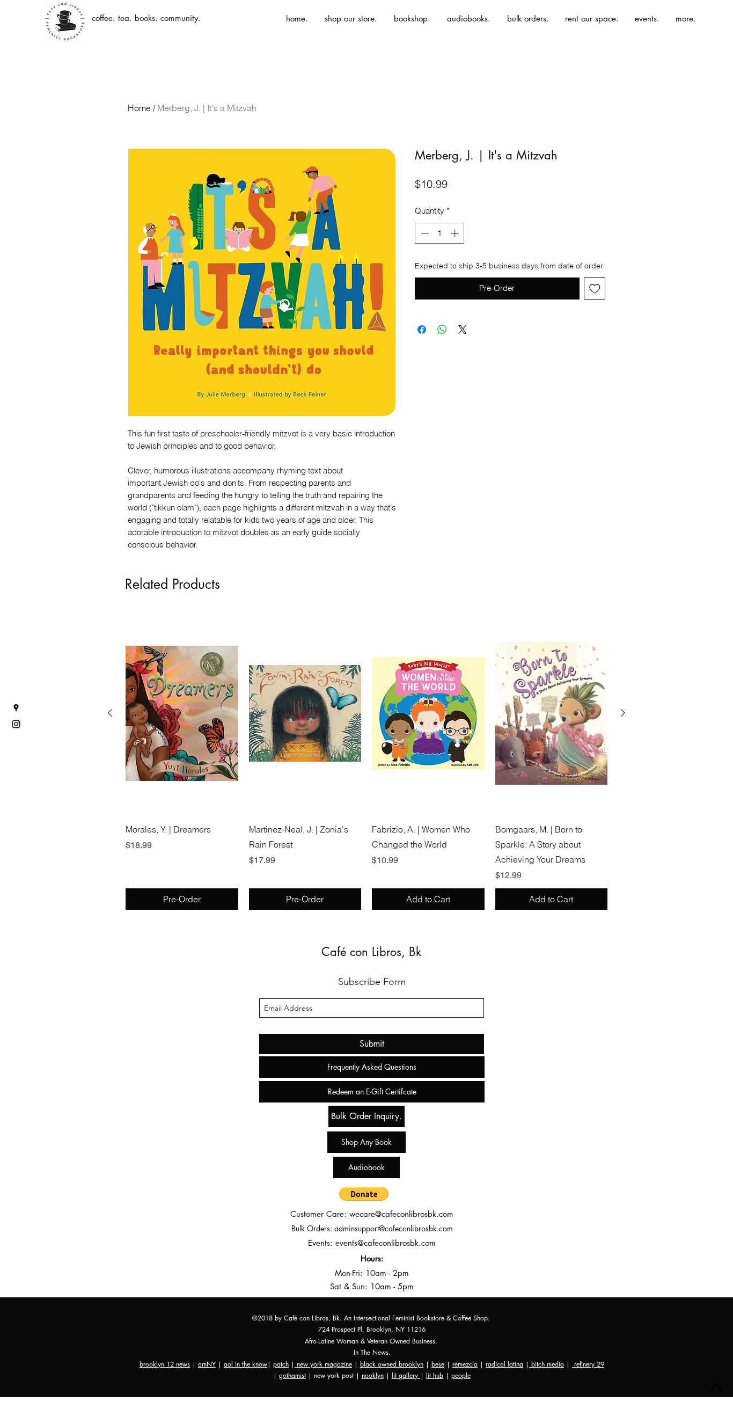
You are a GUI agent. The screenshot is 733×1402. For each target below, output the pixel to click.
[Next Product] (623, 712)
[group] (366, 761)
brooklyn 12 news (165, 1364)
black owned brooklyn (391, 1364)
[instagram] (16, 724)
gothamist (292, 1375)
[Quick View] (182, 713)
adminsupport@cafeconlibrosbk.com (393, 1228)
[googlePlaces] (16, 708)
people (461, 1375)
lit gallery (406, 1375)
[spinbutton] (440, 233)
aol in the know (245, 1364)
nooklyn (373, 1375)
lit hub (434, 1375)
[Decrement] (423, 233)
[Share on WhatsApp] (442, 329)
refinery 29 (588, 1364)
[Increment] (456, 233)
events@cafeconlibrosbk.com (385, 1243)
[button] (364, 1194)
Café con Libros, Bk (371, 951)
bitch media (546, 1364)
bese (437, 1364)
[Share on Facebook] (421, 329)
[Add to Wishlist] (595, 289)
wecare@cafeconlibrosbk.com (401, 1214)
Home (139, 108)
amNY (207, 1364)
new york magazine (323, 1364)
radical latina (504, 1364)
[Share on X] (462, 329)
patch (281, 1364)
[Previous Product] (110, 712)
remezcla (465, 1364)
